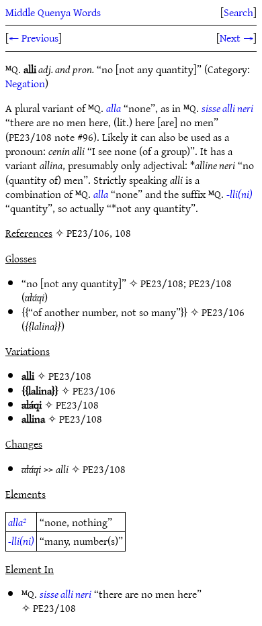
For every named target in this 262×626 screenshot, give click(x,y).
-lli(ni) (239, 194)
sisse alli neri (227, 108)
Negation (25, 83)
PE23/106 (223, 312)
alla (113, 108)
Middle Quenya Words (53, 12)
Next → (236, 37)
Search (238, 12)
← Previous (33, 37)
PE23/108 (161, 283)
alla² (17, 522)
